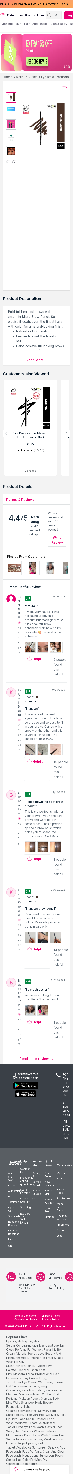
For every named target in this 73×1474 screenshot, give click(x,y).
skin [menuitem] (18, 23)
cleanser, (23, 1370)
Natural (61, 1230)
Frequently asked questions (26, 1181)
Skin (59, 1178)
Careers (13, 1185)
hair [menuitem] (27, 23)
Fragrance (63, 1224)
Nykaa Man (48, 1192)
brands (30, 15)
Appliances (63, 1198)
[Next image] (14, 162)
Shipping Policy (51, 1315)
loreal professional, (39, 1374)
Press (11, 1196)
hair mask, (49, 1357)
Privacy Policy (50, 1319)
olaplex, (46, 1398)
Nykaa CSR (12, 1209)
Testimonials (15, 1202)
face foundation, (33, 1390)
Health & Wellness (62, 1217)
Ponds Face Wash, (36, 1435)
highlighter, (25, 1341)
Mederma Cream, (26, 1423)
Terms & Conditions (25, 1315)
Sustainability (16, 1216)
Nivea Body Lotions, (29, 1439)
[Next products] (66, 433)
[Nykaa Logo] (3, 14)
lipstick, (11, 1341)
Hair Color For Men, (29, 1459)
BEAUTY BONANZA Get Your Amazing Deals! (34, 4)
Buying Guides (36, 1192)
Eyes (34, 77)
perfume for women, (29, 1349)
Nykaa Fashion (49, 1201)
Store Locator (25, 1191)
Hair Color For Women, (30, 1431)
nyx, (34, 1410)
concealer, (23, 1345)
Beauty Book (36, 1174)
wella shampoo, (23, 1402)
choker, (47, 1394)
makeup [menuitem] (7, 23)
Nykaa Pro (48, 1210)
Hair (59, 1184)
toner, (30, 1366)
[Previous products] (6, 433)
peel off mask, (49, 1414)
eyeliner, (35, 1357)
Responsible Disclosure (15, 1223)
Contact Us (25, 1170)
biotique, (53, 1345)
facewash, (23, 1410)
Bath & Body (60, 1191)
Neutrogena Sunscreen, (38, 1455)
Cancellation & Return (27, 1200)
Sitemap (50, 1216)
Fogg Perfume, (32, 1451)
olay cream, (30, 1378)
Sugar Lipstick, (27, 1443)
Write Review (57, 539)
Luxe (59, 1235)
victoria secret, (26, 1353)
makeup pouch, (29, 1398)
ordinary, (19, 1366)
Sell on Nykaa (24, 1221)
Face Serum (29, 1463)
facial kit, (50, 1349)
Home (8, 77)
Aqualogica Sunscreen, (31, 1447)
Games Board (36, 1183)
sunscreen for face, (26, 1386)
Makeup (21, 77)
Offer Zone (48, 1174)
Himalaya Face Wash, (30, 1427)
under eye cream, (25, 1382)
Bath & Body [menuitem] (58, 23)
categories (15, 15)
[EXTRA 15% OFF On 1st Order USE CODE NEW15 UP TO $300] (36, 52)
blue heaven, (29, 1414)
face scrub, (27, 1419)
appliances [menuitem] (40, 23)
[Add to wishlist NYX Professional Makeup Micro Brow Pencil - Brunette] (64, 88)
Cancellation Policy (25, 1319)
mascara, (19, 1374)
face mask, (39, 1345)
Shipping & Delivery (25, 1210)
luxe (40, 15)
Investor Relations (13, 1232)
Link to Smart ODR (12, 1242)
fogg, (43, 1378)
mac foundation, (30, 1394)
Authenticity (15, 1190)
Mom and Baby (60, 1207)
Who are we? (10, 1176)
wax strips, (45, 1382)
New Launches (50, 1183)
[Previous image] (8, 162)
